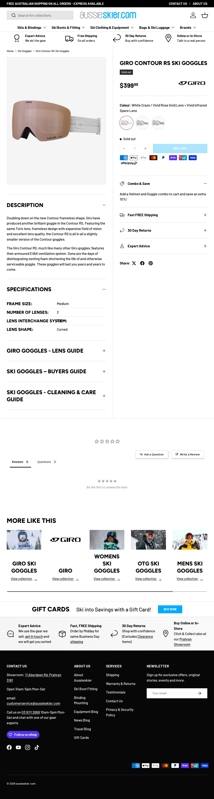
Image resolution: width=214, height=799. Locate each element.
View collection (24, 579)
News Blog (82, 720)
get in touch (34, 636)
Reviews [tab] (17, 462)
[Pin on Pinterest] (150, 263)
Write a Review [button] (190, 454)
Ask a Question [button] (154, 454)
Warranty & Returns (120, 683)
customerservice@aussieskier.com (33, 703)
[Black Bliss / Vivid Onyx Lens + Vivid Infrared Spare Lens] (158, 123)
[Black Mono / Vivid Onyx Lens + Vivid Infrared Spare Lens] (142, 123)
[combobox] (40, 15)
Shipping (112, 675)
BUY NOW (170, 609)
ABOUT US (200, 3)
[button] (204, 15)
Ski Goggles (25, 51)
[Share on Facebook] (142, 263)
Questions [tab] (44, 462)
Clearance (145, 636)
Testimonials (115, 692)
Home (10, 51)
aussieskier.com (26, 783)
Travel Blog (82, 729)
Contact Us (114, 701)
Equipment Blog (86, 711)
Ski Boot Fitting (85, 689)
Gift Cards (81, 737)
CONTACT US (178, 3)
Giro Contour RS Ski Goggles (52, 51)
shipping (76, 641)
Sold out (180, 148)
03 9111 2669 (31, 712)
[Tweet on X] (134, 263)
